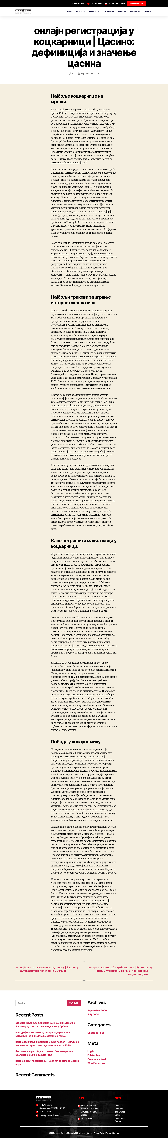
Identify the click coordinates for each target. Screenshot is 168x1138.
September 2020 (97, 1010)
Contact (118, 1121)
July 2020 (93, 1014)
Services (119, 1115)
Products (119, 1109)
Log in (90, 1051)
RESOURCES (135, 11)
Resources (120, 1118)
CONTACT (148, 11)
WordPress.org (96, 1063)
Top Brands (120, 1112)
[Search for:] (40, 1003)
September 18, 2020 (90, 73)
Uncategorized (95, 1032)
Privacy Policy (99, 1133)
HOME (69, 11)
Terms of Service (112, 1133)
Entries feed (94, 1055)
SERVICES (122, 11)
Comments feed (96, 1059)
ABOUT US (80, 11)
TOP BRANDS (108, 11)
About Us (119, 1105)
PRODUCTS (94, 11)
